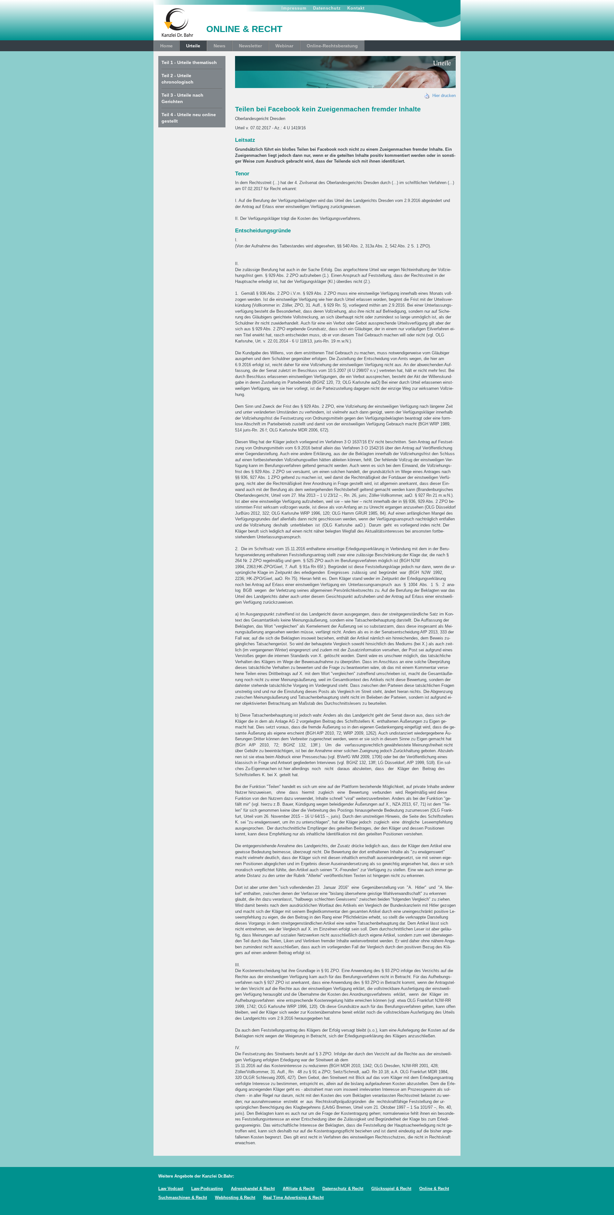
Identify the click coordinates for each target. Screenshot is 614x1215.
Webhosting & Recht (235, 1197)
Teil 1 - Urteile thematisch (189, 62)
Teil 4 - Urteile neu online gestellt (188, 118)
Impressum (294, 8)
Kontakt (356, 8)
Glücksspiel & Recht (391, 1188)
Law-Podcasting (207, 1188)
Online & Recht (434, 1188)
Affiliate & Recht (298, 1188)
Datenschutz (327, 8)
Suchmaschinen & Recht (182, 1197)
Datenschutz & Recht (342, 1188)
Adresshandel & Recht (253, 1188)
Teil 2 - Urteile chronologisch (177, 78)
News (219, 45)
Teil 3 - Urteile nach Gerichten (182, 98)
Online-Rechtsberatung (332, 45)
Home (166, 45)
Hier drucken (443, 95)
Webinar (284, 45)
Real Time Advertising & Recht (293, 1197)
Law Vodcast (170, 1188)
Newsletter (250, 45)
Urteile (193, 45)
